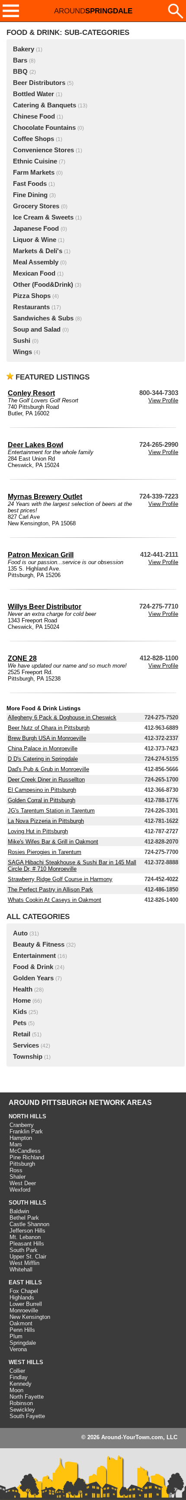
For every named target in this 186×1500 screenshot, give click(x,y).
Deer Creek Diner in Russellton (46, 779)
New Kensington (30, 1317)
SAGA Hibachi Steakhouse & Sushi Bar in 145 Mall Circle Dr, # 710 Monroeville (72, 865)
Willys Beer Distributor (44, 606)
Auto (20, 933)
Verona (18, 1349)
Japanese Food (36, 228)
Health (22, 989)
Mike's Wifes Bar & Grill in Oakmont (53, 841)
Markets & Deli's (37, 251)
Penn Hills (22, 1330)
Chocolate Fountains (44, 127)
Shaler (18, 1177)
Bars (20, 60)
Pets (19, 1023)
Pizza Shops (32, 295)
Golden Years (33, 978)
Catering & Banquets (44, 105)
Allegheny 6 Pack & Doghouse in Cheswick (62, 717)
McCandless (25, 1151)
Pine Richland (27, 1157)
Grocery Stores (36, 206)
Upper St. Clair (28, 1256)
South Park (24, 1250)
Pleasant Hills (27, 1243)
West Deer (23, 1183)
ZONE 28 (22, 658)
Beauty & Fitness (38, 944)
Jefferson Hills (27, 1230)
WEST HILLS (26, 1362)
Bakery (23, 49)
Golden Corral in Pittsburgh (41, 800)
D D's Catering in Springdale (43, 759)
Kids (20, 1011)
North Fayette (27, 1396)
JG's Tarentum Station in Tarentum (51, 810)
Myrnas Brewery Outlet (45, 496)
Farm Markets (34, 172)
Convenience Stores (43, 150)
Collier (17, 1371)
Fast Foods (30, 183)
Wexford (20, 1189)
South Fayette (27, 1416)
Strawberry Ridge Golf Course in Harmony (60, 879)
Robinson (21, 1403)
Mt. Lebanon (25, 1237)
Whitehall (21, 1269)
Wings (22, 351)
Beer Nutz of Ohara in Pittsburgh (49, 728)
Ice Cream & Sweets (43, 217)
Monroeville (24, 1310)
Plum (16, 1336)
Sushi (21, 340)
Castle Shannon (29, 1224)
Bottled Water (33, 94)
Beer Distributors (39, 82)
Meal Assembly (35, 262)
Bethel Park (24, 1217)
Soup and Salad (37, 329)
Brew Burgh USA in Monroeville (47, 738)
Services (26, 1045)
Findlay (19, 1377)
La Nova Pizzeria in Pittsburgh (46, 821)
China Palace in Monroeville (42, 748)
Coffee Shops (33, 138)
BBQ (20, 71)
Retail (21, 1034)
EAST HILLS (25, 1282)
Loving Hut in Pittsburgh (38, 831)
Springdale (23, 1343)
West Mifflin (24, 1263)
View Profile (163, 400)
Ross (16, 1170)
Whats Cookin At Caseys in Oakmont (54, 900)
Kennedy (21, 1384)
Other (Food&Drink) (43, 284)
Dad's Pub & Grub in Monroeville (48, 769)
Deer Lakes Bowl (35, 445)
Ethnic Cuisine (35, 161)
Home (22, 1000)
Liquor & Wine (34, 239)
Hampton (21, 1138)
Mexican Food (34, 273)
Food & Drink (33, 966)
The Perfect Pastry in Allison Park (50, 889)
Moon (16, 1390)
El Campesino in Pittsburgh (42, 790)
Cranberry (22, 1125)
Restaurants (31, 307)
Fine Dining (30, 194)
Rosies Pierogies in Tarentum (44, 852)
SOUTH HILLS (27, 1202)
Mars (16, 1144)
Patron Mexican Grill (41, 555)
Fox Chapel (24, 1291)
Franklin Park (26, 1131)
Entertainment (34, 955)
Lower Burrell (26, 1304)
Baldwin (19, 1211)
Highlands (22, 1297)
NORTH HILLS (27, 1116)
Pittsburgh (22, 1164)
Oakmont (21, 1323)
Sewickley (22, 1409)
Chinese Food (34, 116)
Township (27, 1056)
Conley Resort (31, 393)
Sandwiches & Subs (43, 318)
